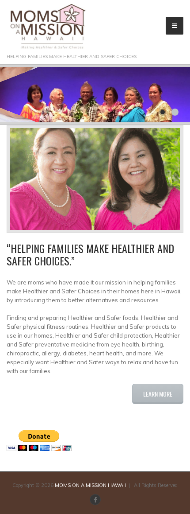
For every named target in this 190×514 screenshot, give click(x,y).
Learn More (157, 393)
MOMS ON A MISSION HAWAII (90, 485)
